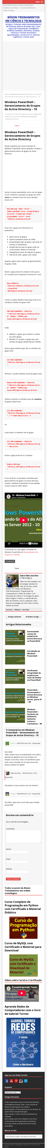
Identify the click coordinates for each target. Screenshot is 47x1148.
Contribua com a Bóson (11, 8)
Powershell (10, 561)
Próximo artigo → (33, 617)
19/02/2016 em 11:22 (24, 794)
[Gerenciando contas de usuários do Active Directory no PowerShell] (15, 644)
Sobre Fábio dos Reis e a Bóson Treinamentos (18, 5)
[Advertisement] (23, 66)
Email (8, 859)
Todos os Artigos (8, 10)
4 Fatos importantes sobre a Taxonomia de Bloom (22, 1102)
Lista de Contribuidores (28, 8)
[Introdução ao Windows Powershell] (15, 663)
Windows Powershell (29, 117)
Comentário (10, 829)
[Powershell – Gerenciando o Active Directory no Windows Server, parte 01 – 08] (15, 702)
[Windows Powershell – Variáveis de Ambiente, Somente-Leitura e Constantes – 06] (15, 721)
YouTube (25, 610)
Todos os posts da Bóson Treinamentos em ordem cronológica (17, 891)
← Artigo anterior (13, 617)
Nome (8, 849)
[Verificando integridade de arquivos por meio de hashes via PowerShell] (15, 683)
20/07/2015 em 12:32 (24, 743)
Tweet (16, 126)
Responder (36, 743)
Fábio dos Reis (16, 773)
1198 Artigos (25, 578)
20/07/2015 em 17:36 (29, 773)
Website (17, 610)
